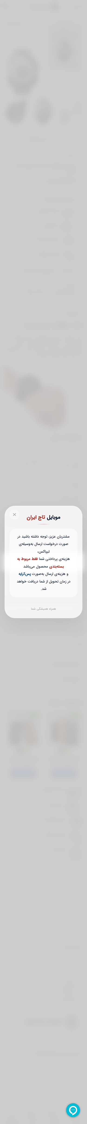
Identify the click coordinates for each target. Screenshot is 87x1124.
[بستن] (14, 514)
